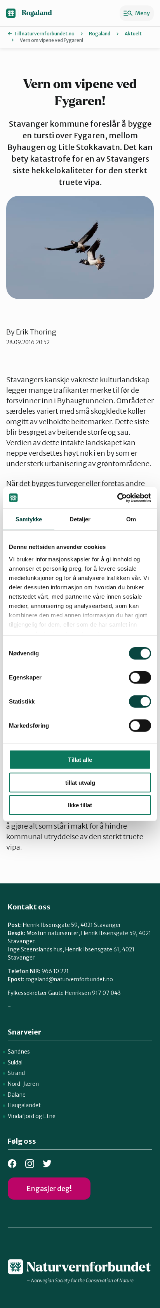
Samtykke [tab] (29, 519)
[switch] (140, 677)
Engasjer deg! (49, 1188)
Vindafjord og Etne (32, 1116)
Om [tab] (131, 519)
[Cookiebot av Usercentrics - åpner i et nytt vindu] (117, 498)
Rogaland (37, 13)
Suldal (15, 1062)
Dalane (17, 1094)
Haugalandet (24, 1105)
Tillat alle (80, 759)
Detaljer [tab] (80, 519)
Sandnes (19, 1051)
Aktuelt (133, 34)
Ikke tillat (80, 805)
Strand (16, 1072)
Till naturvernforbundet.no (44, 34)
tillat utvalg (80, 782)
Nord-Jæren (23, 1083)
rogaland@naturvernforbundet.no (69, 979)
